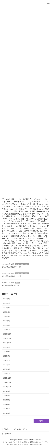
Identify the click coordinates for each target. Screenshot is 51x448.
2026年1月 (7, 330)
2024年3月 (7, 409)
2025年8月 (7, 352)
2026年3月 (7, 321)
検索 (41, 421)
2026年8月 (7, 299)
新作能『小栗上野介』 (22, 264)
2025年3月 (7, 365)
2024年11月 (7, 382)
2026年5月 (7, 312)
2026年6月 (7, 308)
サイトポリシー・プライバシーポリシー (15, 429)
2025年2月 (7, 369)
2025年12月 (7, 334)
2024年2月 (7, 413)
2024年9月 (7, 391)
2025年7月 (7, 356)
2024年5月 (7, 400)
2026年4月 (7, 316)
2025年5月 (7, 360)
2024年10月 (7, 387)
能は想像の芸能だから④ (11, 267)
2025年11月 (7, 338)
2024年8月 (7, 396)
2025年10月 (7, 343)
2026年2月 (7, 325)
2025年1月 (7, 374)
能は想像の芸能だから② (11, 285)
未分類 (18, 282)
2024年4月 (7, 404)
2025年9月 (7, 347)
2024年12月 (7, 378)
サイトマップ (6, 434)
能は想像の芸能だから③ (11, 276)
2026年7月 (7, 303)
